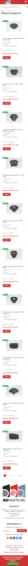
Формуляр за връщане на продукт (14, 552)
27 (20, 475)
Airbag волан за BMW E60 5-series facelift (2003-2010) (12, 130)
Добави (6, 57)
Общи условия (14, 550)
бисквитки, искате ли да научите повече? (14, 559)
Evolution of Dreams (17, 545)
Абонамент (22, 530)
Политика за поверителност (14, 547)
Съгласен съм (12, 563)
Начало (3, 10)
